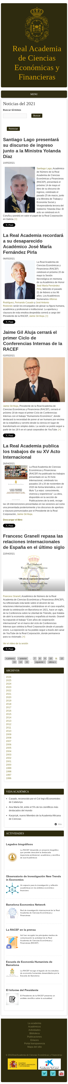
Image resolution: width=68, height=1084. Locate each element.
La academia (34, 1023)
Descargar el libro (12, 519)
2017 (8, 707)
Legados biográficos (19, 844)
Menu (34, 94)
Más (60, 824)
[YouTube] (61, 1076)
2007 (8, 741)
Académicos (34, 1026)
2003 (8, 754)
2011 (8, 727)
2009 (8, 734)
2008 (8, 737)
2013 (8, 721)
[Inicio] (34, 22)
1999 (8, 768)
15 (27, 662)
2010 (8, 731)
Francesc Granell (12, 596)
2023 (8, 687)
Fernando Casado (24, 302)
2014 (8, 717)
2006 (8, 744)
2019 (8, 700)
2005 (8, 748)
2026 (8, 677)
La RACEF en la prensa (21, 929)
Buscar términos (12, 110)
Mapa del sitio (34, 1047)
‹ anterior (23, 658)
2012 (8, 724)
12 (62, 658)
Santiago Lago (44, 168)
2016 (8, 710)
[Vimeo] (53, 1076)
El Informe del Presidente (22, 990)
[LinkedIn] (44, 1076)
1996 (8, 778)
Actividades (34, 1030)
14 (20, 662)
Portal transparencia (34, 1043)
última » (52, 662)
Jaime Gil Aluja (36, 316)
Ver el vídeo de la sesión (15, 643)
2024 (8, 683)
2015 (8, 714)
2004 (8, 751)
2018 (8, 704)
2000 (8, 764)
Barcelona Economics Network (26, 904)
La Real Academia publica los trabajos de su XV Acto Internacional (31, 451)
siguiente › (40, 662)
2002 (8, 758)
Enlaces (34, 1040)
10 (50, 658)
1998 (8, 771)
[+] (16, 219)
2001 (8, 761)
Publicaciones (34, 1036)
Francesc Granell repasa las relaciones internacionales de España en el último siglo (34, 541)
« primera (10, 658)
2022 (8, 690)
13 (14, 662)
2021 (8, 694)
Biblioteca (34, 1033)
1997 (8, 775)
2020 (8, 697)
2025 (8, 680)
